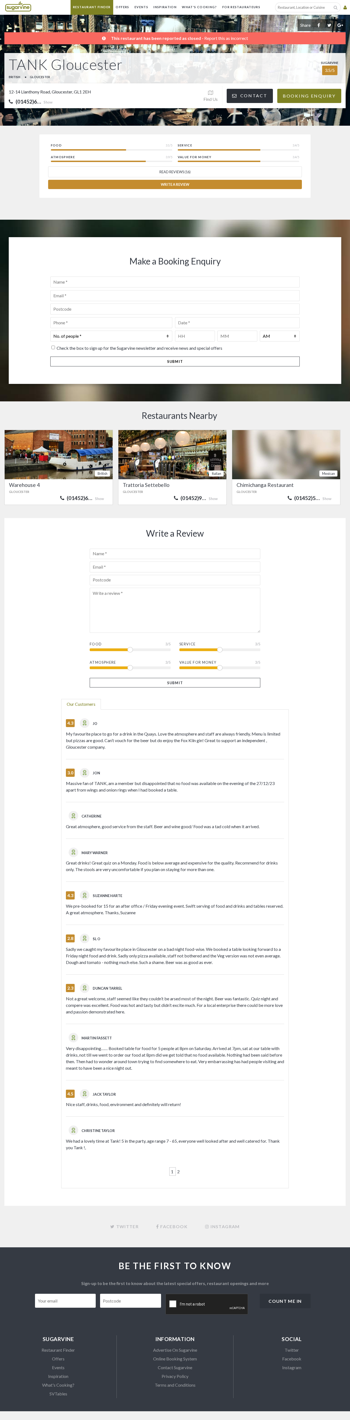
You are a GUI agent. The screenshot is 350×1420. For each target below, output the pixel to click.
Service (187, 644)
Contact (253, 95)
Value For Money (197, 662)
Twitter (292, 1350)
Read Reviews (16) (175, 172)
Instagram (291, 1367)
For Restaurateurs (241, 7)
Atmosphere (103, 662)
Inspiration (165, 7)
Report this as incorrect (226, 38)
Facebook (291, 1358)
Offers (122, 7)
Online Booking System (175, 1358)
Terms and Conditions (175, 1384)
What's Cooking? (199, 7)
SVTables (58, 1393)
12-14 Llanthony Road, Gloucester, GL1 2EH (50, 91)
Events (141, 7)
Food (96, 644)
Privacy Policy (175, 1376)
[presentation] (207, 1304)
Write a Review (175, 184)
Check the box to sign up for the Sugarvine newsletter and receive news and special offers (139, 348)
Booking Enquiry (309, 95)
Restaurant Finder (91, 7)
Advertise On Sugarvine (175, 1350)
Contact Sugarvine (175, 1367)
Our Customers (81, 704)
